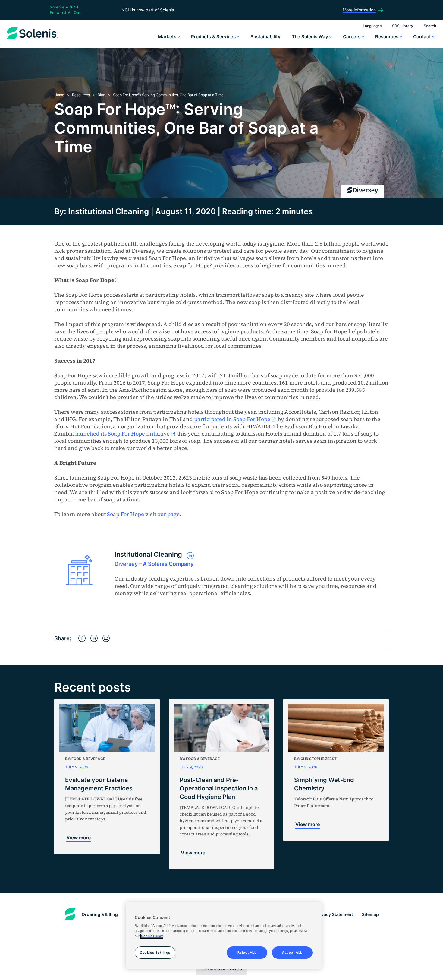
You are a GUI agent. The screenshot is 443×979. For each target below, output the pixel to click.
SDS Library (402, 26)
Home (59, 95)
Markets (168, 37)
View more (78, 838)
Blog (101, 95)
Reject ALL (246, 952)
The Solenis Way (310, 37)
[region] (224, 935)
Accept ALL (292, 952)
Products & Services (214, 37)
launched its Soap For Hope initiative (122, 433)
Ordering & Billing (100, 914)
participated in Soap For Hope (232, 419)
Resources (387, 37)
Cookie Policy (152, 936)
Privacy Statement (334, 914)
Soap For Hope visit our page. (144, 514)
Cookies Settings (155, 952)
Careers (352, 37)
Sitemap (370, 914)
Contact (422, 37)
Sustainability (265, 37)
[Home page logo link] (32, 39)
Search (430, 26)
